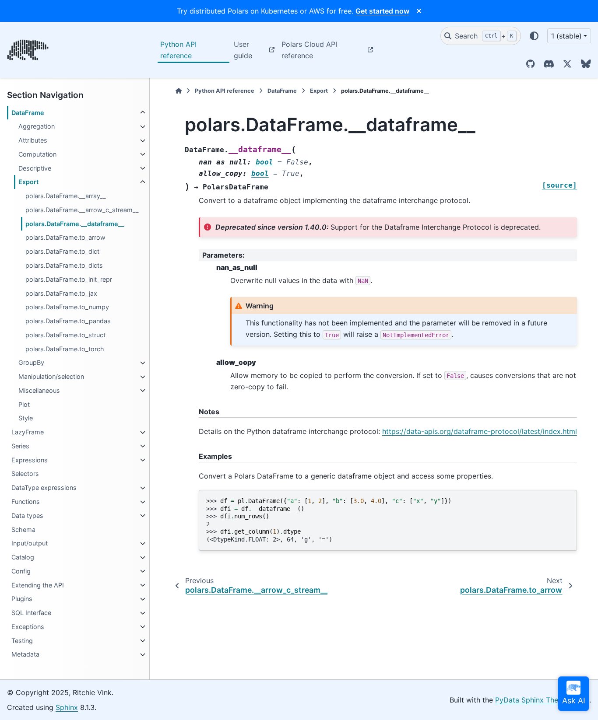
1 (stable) (566, 35)
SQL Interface (31, 613)
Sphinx (67, 707)
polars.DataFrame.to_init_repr (68, 279)
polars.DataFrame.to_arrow (65, 237)
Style (25, 418)
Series (20, 446)
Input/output (29, 543)
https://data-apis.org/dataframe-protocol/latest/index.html (479, 431)
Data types (27, 515)
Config (21, 571)
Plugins (21, 599)
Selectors (25, 474)
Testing (22, 640)
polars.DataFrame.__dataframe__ (74, 223)
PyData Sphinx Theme (531, 700)
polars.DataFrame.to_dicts (64, 265)
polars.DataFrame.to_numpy (67, 307)
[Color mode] (534, 35)
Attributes (32, 140)
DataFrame (27, 112)
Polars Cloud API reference (309, 50)
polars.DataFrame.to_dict (62, 251)
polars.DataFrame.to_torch (64, 349)
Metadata (25, 654)
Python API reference (178, 50)
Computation (37, 154)
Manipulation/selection (51, 377)
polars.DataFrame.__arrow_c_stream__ (82, 209)
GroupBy (31, 363)
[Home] (179, 90)
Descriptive (34, 168)
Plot (24, 404)
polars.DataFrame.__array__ (65, 196)
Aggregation (36, 126)
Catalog (22, 557)
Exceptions (27, 626)
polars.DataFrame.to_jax (61, 293)
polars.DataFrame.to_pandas (68, 321)
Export (28, 182)
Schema (23, 529)
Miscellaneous (39, 390)
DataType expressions (44, 488)
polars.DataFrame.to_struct (65, 335)
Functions (25, 502)
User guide (243, 50)
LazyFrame (27, 432)
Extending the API (37, 585)
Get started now (382, 11)
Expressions (29, 460)
